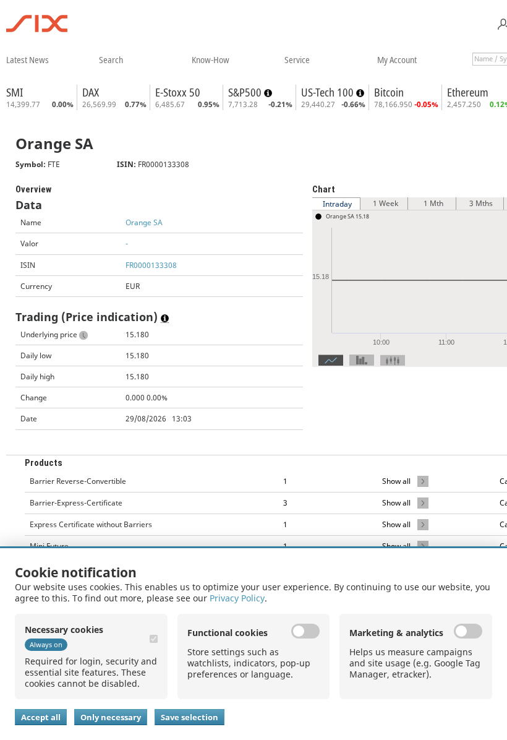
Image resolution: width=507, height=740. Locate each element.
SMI (14, 92)
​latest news (27, 59)
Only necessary (110, 717)
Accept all (41, 717)
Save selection (189, 717)
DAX (90, 92)
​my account (397, 59)
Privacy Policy (237, 598)
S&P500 (246, 92)
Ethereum (467, 92)
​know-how (210, 59)
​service (297, 59)
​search (111, 59)
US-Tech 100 (328, 92)
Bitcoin (389, 92)
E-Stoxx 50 (177, 92)
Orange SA (144, 222)
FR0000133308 (151, 265)
